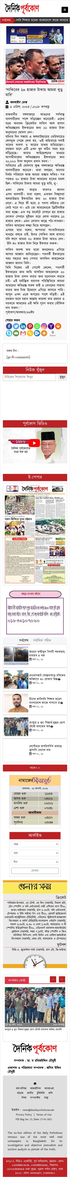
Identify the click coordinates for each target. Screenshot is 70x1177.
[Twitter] (16, 326)
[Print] (58, 326)
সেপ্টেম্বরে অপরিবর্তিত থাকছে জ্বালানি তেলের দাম (45, 748)
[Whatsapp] (37, 326)
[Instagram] (44, 326)
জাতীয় (30, 1093)
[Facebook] (9, 326)
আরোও (34, 768)
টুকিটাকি (41, 1093)
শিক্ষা (24, 1098)
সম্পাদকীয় (35, 1098)
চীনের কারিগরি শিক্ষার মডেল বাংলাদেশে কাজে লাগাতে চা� (46, 701)
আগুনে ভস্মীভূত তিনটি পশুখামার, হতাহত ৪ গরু (47, 654)
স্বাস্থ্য (46, 1098)
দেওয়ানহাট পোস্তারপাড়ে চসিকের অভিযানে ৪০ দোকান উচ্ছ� (47, 677)
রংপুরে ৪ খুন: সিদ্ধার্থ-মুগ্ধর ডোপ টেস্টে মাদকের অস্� (47, 724)
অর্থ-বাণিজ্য (21, 1088)
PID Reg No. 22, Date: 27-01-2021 (34, 1119)
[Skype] (9, 333)
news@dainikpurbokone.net (38, 1110)
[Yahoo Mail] (51, 326)
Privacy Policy (24, 1115)
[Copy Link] (30, 333)
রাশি (50, 1093)
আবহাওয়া (49, 1088)
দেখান (35, 871)
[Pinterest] (30, 326)
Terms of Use (44, 1115)
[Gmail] (23, 333)
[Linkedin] (23, 326)
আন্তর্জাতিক (35, 1088)
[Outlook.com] (37, 333)
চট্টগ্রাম (20, 1093)
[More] (44, 333)
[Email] (16, 333)
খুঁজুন (62, 377)
